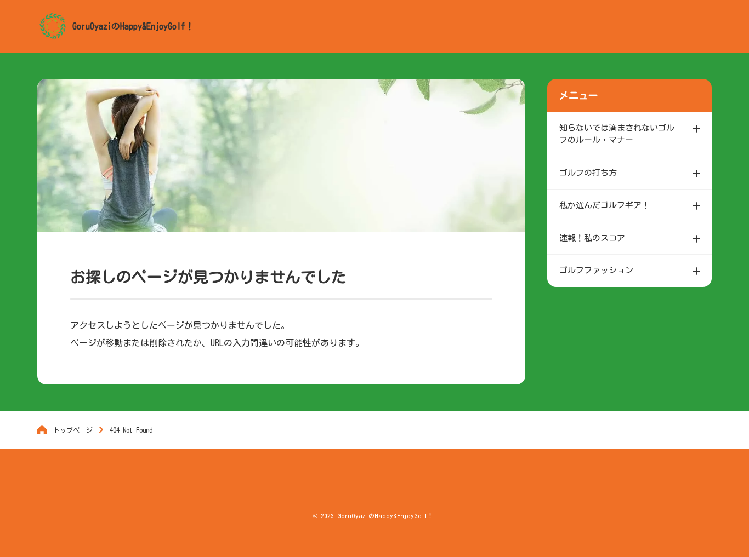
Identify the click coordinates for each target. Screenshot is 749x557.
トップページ (73, 430)
